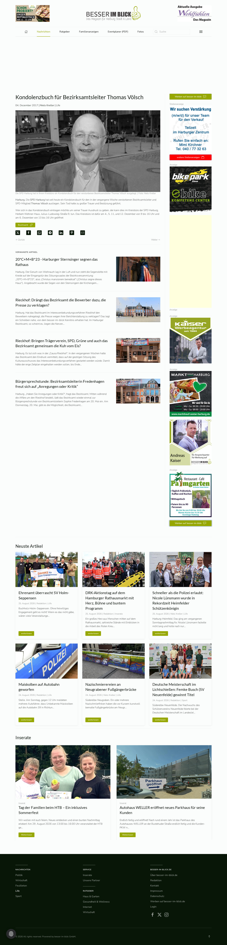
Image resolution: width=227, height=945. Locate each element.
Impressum (156, 891)
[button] (200, 31)
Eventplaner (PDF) (118, 31)
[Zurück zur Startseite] (113, 13)
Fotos (140, 31)
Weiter (154, 239)
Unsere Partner (91, 880)
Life (58, 105)
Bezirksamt (23, 225)
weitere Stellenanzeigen (188, 157)
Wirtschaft (21, 880)
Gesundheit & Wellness (96, 901)
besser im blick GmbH (65, 936)
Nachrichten (22, 869)
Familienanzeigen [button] (89, 31)
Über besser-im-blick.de (163, 875)
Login (153, 906)
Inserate (87, 875)
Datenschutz (157, 896)
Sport (18, 896)
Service (87, 869)
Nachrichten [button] (43, 31)
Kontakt (154, 885)
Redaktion (156, 880)
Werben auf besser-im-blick (188, 96)
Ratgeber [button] (64, 31)
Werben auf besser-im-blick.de (167, 901)
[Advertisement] (113, 59)
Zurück (21, 239)
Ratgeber (88, 891)
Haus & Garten (91, 896)
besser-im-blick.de (161, 869)
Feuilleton (21, 885)
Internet (87, 907)
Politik (19, 875)
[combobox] (171, 32)
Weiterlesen (26, 834)
